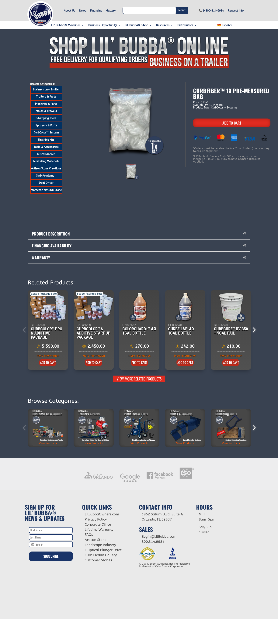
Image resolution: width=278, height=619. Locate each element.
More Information (48, 356)
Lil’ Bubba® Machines (65, 25)
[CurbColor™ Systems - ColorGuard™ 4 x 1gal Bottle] (140, 307)
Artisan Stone (95, 540)
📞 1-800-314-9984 (211, 10)
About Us (69, 10)
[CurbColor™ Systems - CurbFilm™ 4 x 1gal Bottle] (185, 307)
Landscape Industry (100, 545)
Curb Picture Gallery (101, 555)
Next (253, 330)
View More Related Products (139, 379)
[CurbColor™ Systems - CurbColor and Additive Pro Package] (48, 307)
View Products (48, 443)
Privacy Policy (96, 519)
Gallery (111, 10)
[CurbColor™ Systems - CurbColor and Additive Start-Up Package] (94, 307)
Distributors (185, 25)
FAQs (89, 535)
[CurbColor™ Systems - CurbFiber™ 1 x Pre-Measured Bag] (131, 121)
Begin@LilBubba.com (159, 537)
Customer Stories (98, 560)
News (82, 10)
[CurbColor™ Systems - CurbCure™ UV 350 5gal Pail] (231, 307)
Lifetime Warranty (99, 530)
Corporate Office (98, 524)
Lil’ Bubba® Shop (136, 25)
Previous (25, 330)
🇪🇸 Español (224, 25)
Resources (162, 25)
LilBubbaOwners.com (102, 514)
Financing (96, 10)
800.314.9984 (153, 542)
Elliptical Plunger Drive (103, 550)
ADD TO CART (231, 123)
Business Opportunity (102, 25)
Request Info (236, 10)
